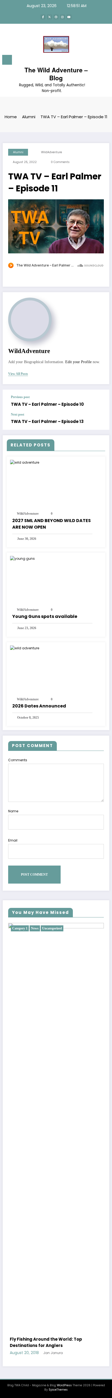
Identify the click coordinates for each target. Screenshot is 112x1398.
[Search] (95, 60)
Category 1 (19, 928)
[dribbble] (56, 16)
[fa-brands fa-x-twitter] (49, 16)
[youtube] (69, 16)
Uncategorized (52, 928)
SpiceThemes (58, 1390)
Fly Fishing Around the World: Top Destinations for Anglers (46, 1342)
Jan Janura (53, 1352)
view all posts (18, 374)
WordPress (64, 1385)
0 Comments (60, 162)
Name (13, 811)
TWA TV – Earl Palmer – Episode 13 (47, 421)
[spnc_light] (105, 61)
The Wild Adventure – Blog (56, 74)
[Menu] (7, 60)
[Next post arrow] (99, 421)
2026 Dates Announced (39, 706)
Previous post (20, 397)
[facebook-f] (43, 16)
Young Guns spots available (44, 616)
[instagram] (62, 16)
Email (12, 840)
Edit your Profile (78, 362)
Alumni (18, 152)
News (35, 928)
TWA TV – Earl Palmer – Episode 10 (47, 404)
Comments (17, 760)
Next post (17, 414)
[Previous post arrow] (99, 401)
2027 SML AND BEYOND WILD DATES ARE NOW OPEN (51, 523)
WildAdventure (51, 152)
